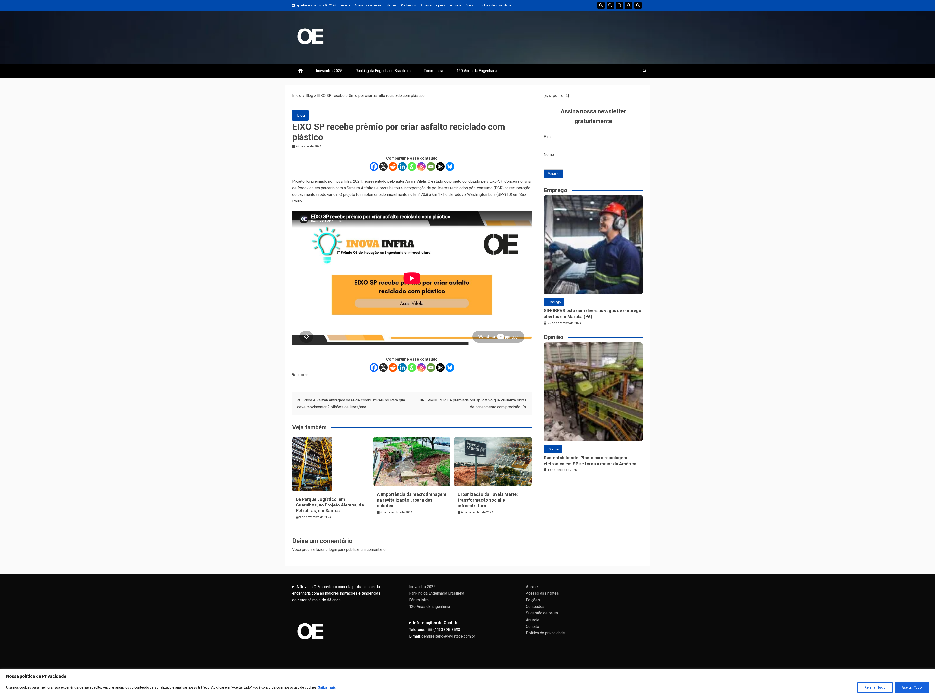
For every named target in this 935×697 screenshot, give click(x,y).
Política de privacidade (496, 5)
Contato (471, 5)
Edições (391, 5)
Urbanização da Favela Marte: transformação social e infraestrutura (488, 500)
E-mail (549, 136)
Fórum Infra (433, 70)
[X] (383, 166)
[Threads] (440, 166)
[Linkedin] (402, 166)
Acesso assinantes (368, 5)
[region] (467, 683)
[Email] (431, 166)
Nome (549, 154)
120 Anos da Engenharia (476, 70)
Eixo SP (303, 375)
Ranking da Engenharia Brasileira (383, 70)
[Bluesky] (450, 166)
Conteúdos (408, 5)
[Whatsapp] (412, 166)
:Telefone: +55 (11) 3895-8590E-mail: (442, 629)
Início (296, 95)
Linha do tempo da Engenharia (610, 5)
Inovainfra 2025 (329, 70)
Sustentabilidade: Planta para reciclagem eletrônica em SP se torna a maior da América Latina (590, 461)
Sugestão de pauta (433, 5)
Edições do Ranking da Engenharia (619, 5)
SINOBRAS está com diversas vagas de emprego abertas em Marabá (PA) (592, 313)
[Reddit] (393, 166)
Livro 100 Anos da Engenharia (638, 5)
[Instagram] (421, 166)
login (333, 549)
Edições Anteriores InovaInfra (628, 5)
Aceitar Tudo (912, 687)
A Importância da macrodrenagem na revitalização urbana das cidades (411, 500)
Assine (345, 5)
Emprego (555, 302)
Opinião (554, 449)
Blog (309, 95)
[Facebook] (374, 166)
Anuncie (455, 5)
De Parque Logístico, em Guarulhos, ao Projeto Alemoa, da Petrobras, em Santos (330, 505)
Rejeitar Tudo (875, 687)
